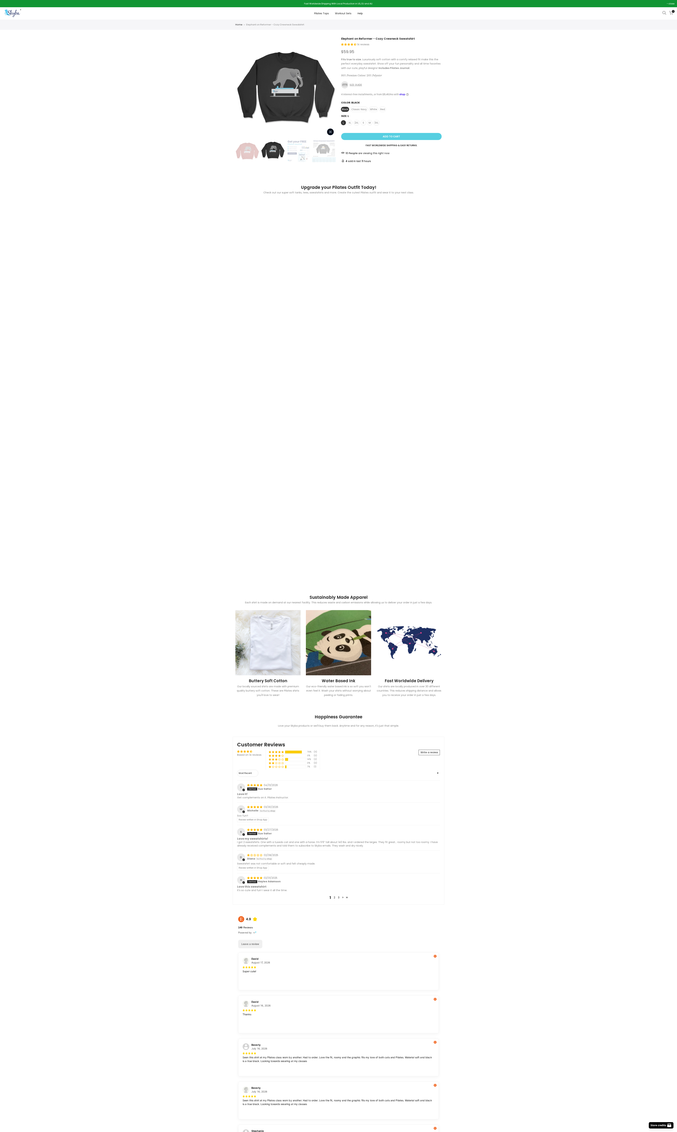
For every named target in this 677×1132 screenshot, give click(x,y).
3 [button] (338, 897)
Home (238, 24)
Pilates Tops (321, 13)
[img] (255, 785)
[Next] (329, 87)
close (7, 3)
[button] (349, 44)
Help (360, 13)
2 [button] (334, 897)
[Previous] (241, 87)
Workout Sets (343, 13)
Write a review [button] (429, 752)
